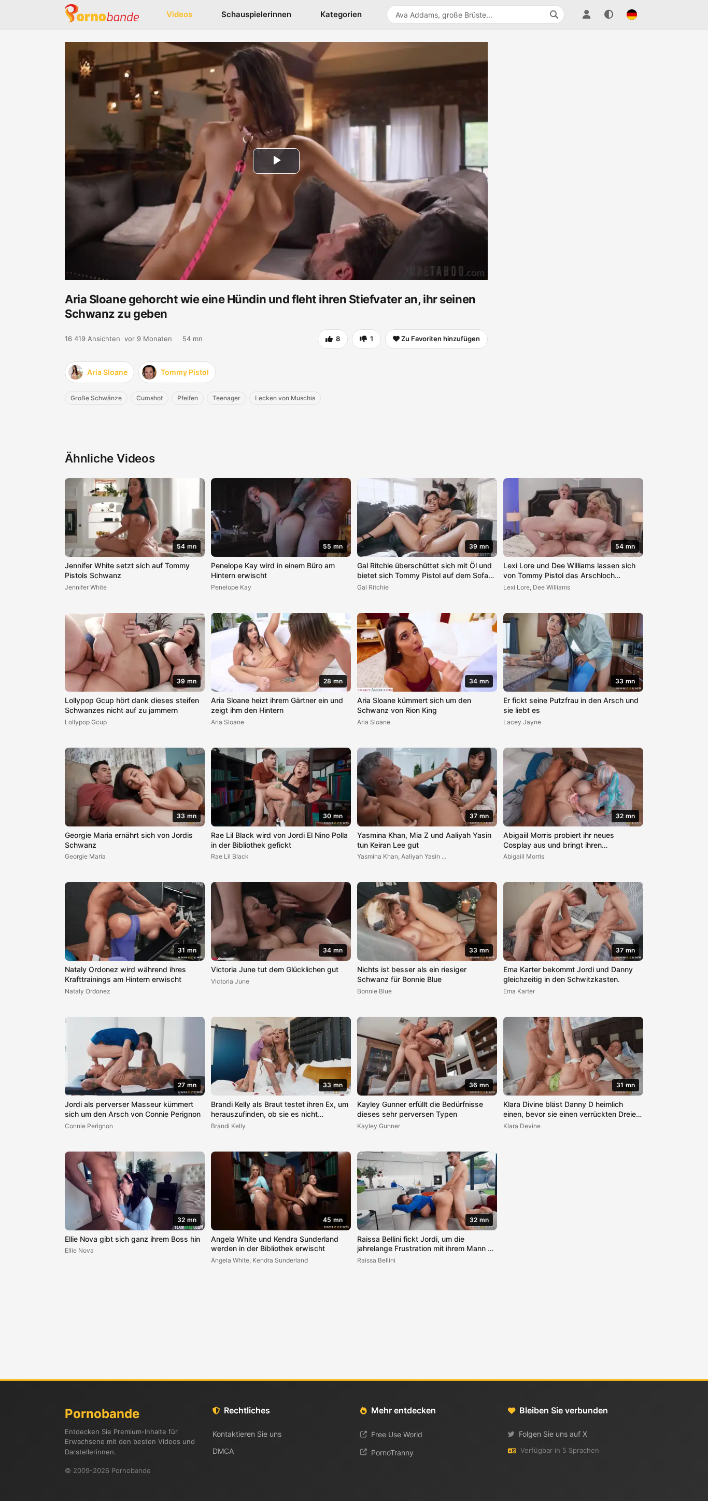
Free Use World (396, 1434)
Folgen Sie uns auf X (553, 1433)
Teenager (226, 398)
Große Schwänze (96, 398)
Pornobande (106, 14)
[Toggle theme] (609, 14)
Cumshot (149, 398)
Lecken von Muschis (285, 398)
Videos (179, 14)
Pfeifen (187, 398)
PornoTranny (392, 1452)
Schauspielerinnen (256, 14)
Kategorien (341, 14)
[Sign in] (586, 14)
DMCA (223, 1451)
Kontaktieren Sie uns (247, 1433)
